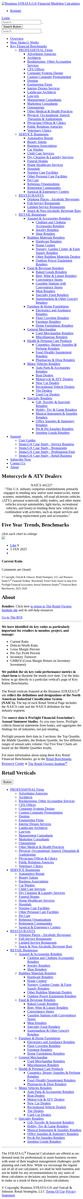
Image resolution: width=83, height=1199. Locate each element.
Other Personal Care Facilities (47, 176)
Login (6, 18)
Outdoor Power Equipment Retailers (51, 996)
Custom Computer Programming (49, 77)
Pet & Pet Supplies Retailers (54, 429)
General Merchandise (41, 329)
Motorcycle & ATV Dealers (54, 379)
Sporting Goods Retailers (53, 432)
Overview (17, 38)
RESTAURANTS (31, 195)
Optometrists (35, 107)
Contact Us (17, 463)
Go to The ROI (12, 617)
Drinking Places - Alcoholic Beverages (53, 199)
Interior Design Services (43, 88)
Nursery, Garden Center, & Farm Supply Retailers (58, 251)
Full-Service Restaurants (43, 203)
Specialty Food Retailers (52, 295)
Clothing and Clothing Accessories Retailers (51, 224)
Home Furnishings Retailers (54, 325)
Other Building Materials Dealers (58, 256)
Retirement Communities (44, 188)
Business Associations (42, 146)
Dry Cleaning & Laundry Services (50, 157)
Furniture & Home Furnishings (48, 306)
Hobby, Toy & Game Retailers (56, 409)
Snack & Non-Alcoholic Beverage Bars (54, 211)
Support (15, 436)
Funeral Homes (37, 161)
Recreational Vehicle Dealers (55, 387)
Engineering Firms (39, 84)
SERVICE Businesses (34, 134)
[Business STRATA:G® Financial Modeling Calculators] (41, 3)
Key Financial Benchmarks (28, 46)
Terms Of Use (55, 1191)
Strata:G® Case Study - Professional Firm (47, 452)
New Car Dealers (47, 383)
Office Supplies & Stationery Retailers (53, 1134)
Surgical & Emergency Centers (48, 191)
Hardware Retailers (49, 241)
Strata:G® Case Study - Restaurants (43, 448)
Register (15, 11)
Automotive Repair (40, 138)
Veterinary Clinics (39, 130)
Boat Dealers (44, 375)
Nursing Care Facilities (42, 172)
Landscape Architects (41, 92)
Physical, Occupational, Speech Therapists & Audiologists (48, 117)
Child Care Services (40, 153)
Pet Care (33, 180)
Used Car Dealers (48, 394)
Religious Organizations (43, 184)
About (14, 467)
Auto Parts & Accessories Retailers (50, 1092)
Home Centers (45, 245)
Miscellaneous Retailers (51, 337)
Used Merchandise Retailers (54, 333)
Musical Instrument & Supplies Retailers (54, 1130)
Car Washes (35, 149)
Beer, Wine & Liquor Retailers (56, 276)
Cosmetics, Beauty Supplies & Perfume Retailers (56, 346)
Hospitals (33, 168)
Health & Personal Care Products (49, 341)
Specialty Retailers (39, 398)
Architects (34, 58)
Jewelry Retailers (47, 230)
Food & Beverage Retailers (45, 268)
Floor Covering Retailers (52, 318)
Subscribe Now (20, 459)
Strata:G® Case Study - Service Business (46, 444)
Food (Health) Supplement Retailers (51, 1080)
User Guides (27, 440)
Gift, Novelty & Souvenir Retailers (50, 1122)
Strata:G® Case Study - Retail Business (45, 455)
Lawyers (33, 96)
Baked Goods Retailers (51, 272)
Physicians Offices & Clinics (46, 123)
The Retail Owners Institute (47, 764)
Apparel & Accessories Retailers (49, 218)
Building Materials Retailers (46, 237)
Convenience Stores (49, 279)
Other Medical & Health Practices (50, 111)
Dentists (32, 80)
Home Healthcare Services (45, 165)
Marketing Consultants (42, 103)
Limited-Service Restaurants (46, 207)
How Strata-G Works (24, 42)
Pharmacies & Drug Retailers (55, 360)
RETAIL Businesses (32, 214)
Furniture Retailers (48, 322)
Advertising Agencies (41, 54)
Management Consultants (44, 100)
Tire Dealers (44, 390)
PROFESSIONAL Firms (36, 50)
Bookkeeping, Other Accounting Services (47, 801)
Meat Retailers (45, 291)
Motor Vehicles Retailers (43, 364)
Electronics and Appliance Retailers (51, 1042)
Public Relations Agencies (44, 126)
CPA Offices (35, 69)
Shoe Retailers (45, 234)
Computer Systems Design (45, 73)
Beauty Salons (37, 142)
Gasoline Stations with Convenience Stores (51, 285)
